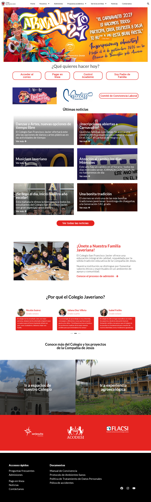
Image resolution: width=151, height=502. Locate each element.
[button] (148, 4)
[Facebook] (121, 488)
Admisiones (58, 4)
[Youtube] (134, 488)
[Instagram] (128, 488)
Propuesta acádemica (75, 4)
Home (32, 4)
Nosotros (43, 4)
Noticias (114, 4)
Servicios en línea (97, 4)
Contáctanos (127, 4)
